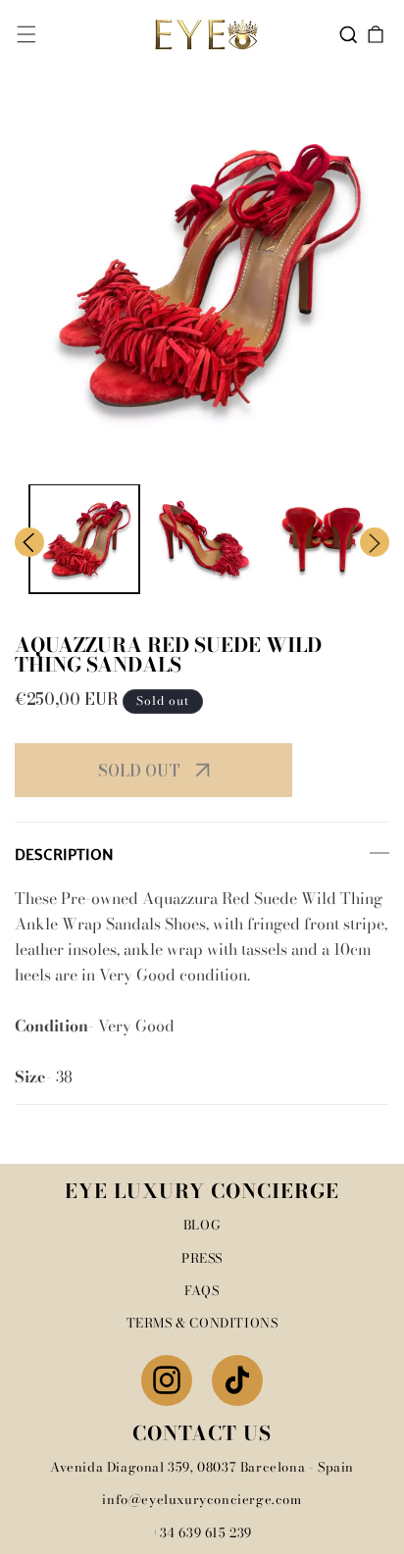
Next (374, 542)
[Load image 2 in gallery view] (204, 539)
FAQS (201, 1290)
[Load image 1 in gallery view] (84, 539)
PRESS (202, 1258)
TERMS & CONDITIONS (202, 1322)
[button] (26, 34)
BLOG (202, 1224)
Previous (29, 542)
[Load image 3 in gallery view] (323, 539)
